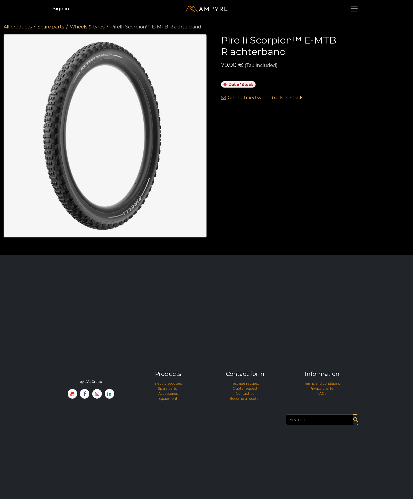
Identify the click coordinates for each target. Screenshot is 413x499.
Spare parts (50, 27)
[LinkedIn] (109, 394)
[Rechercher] (355, 419)
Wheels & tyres (87, 27)
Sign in (61, 8)
